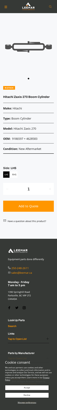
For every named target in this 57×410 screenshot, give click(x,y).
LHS (6, 174)
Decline (27, 395)
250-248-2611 (20, 268)
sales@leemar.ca (21, 272)
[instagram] (24, 307)
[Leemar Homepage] (28, 6)
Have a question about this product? (27, 221)
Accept (27, 387)
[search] (51, 6)
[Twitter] (16, 307)
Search (12, 326)
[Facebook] (9, 307)
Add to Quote (28, 206)
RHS (14, 174)
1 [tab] (28, 78)
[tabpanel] (28, 46)
